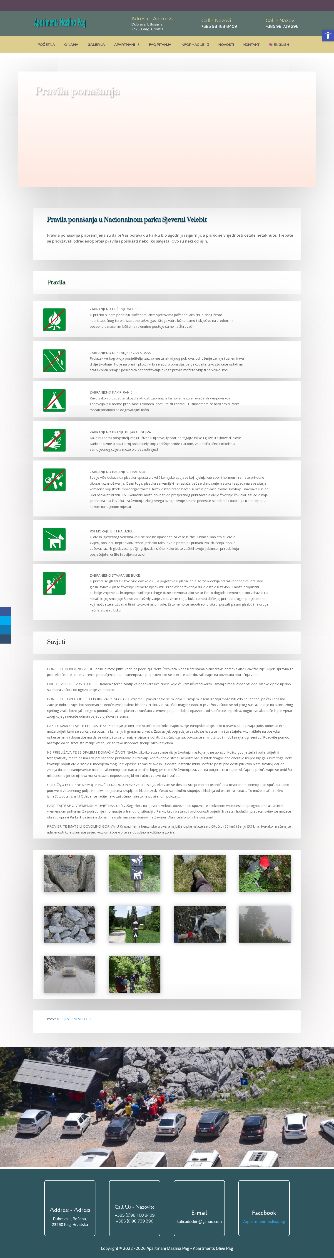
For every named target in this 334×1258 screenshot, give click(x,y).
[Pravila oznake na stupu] (134, 941)
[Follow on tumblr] (297, 5)
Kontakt (251, 44)
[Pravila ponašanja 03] (69, 941)
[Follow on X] (278, 5)
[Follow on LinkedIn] (288, 5)
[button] (328, 35)
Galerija (96, 44)
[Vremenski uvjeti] (69, 991)
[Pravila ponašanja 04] (265, 941)
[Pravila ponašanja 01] (200, 891)
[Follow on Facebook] (269, 5)
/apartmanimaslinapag (264, 1221)
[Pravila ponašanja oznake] (134, 891)
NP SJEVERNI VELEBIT (75, 1019)
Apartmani (124, 44)
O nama (71, 44)
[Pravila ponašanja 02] (265, 891)
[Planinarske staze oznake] (69, 891)
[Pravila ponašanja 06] (134, 991)
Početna (46, 44)
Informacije (192, 44)
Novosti (226, 44)
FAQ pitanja (160, 44)
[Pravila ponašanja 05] (200, 941)
